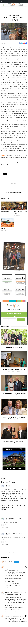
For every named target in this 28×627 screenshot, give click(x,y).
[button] (14, 309)
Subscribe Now (21, 319)
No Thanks (14, 322)
